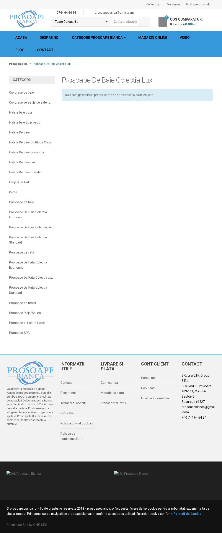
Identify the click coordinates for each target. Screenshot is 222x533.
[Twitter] (20, 435)
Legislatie (67, 413)
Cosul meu (173, 4)
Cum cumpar (110, 383)
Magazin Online (152, 38)
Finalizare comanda (198, 4)
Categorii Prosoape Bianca (98, 38)
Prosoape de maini (22, 303)
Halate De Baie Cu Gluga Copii (30, 142)
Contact (45, 50)
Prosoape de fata (21, 252)
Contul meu (153, 4)
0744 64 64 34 (66, 12)
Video (185, 38)
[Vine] (29, 435)
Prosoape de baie (21, 202)
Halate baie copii (21, 112)
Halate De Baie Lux (22, 162)
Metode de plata (112, 393)
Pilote (13, 192)
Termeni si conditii (73, 403)
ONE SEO (40, 525)
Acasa (21, 38)
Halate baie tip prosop (24, 122)
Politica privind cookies (76, 423)
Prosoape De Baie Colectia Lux (30, 227)
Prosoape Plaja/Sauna (25, 313)
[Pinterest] (47, 435)
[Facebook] (11, 435)
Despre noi (49, 38)
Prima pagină (18, 63)
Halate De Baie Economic (27, 152)
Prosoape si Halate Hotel (27, 323)
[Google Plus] (38, 435)
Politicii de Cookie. (187, 514)
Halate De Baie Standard (26, 172)
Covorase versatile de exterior (30, 102)
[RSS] (11, 442)
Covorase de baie (21, 92)
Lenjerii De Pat (19, 182)
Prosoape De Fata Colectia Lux (31, 278)
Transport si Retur (113, 403)
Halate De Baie (19, 132)
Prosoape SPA (19, 333)
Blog (19, 50)
